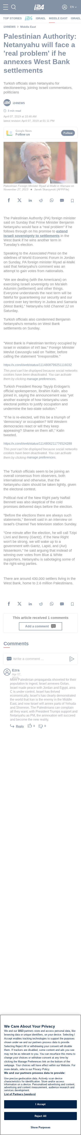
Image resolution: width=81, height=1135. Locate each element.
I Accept (40, 1104)
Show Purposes (40, 1127)
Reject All (40, 1116)
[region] (40, 1075)
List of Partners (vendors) (20, 1094)
